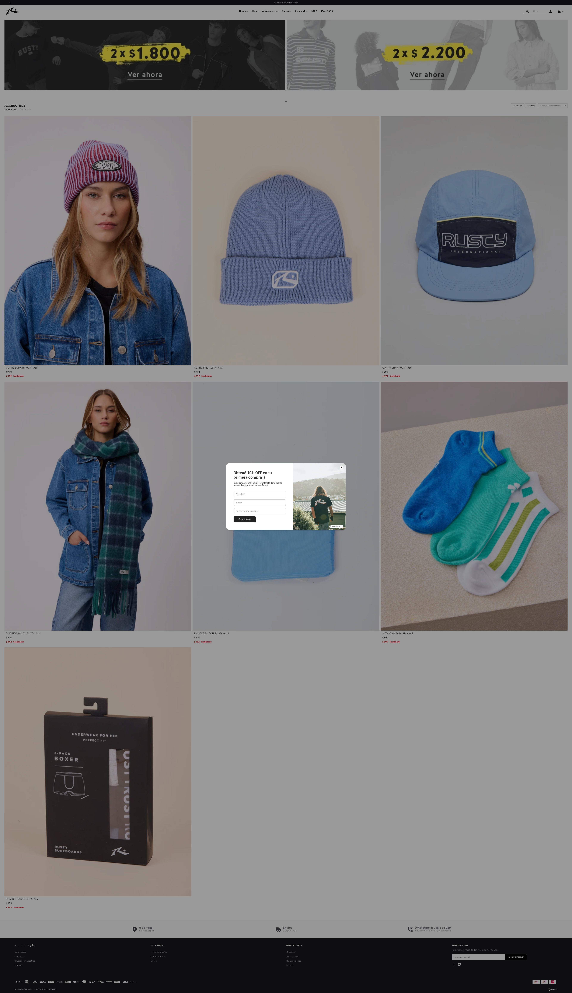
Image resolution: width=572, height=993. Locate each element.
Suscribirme (244, 519)
